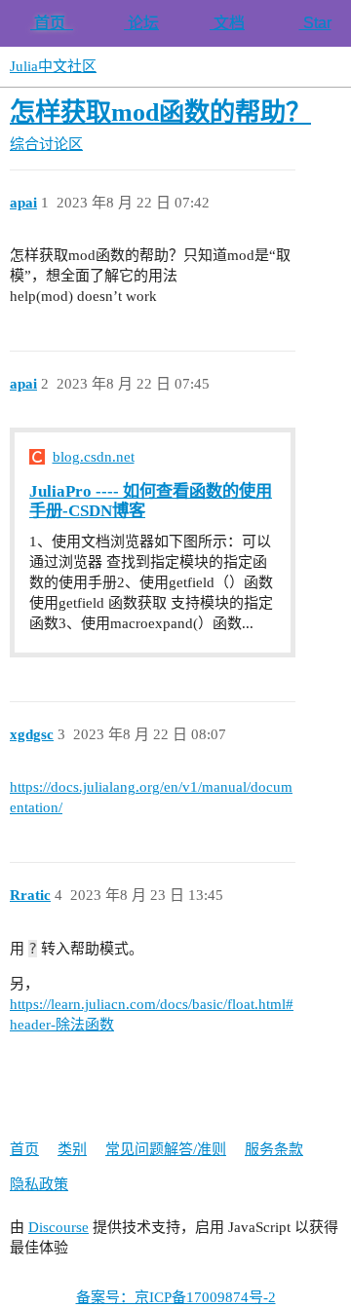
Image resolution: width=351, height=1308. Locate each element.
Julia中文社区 (53, 66)
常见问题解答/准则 (165, 1149)
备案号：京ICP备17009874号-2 (176, 1297)
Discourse (58, 1227)
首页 (51, 23)
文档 (227, 23)
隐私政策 (39, 1184)
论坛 (141, 23)
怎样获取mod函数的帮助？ (160, 112)
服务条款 (274, 1149)
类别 (72, 1149)
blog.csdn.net (94, 457)
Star (315, 23)
